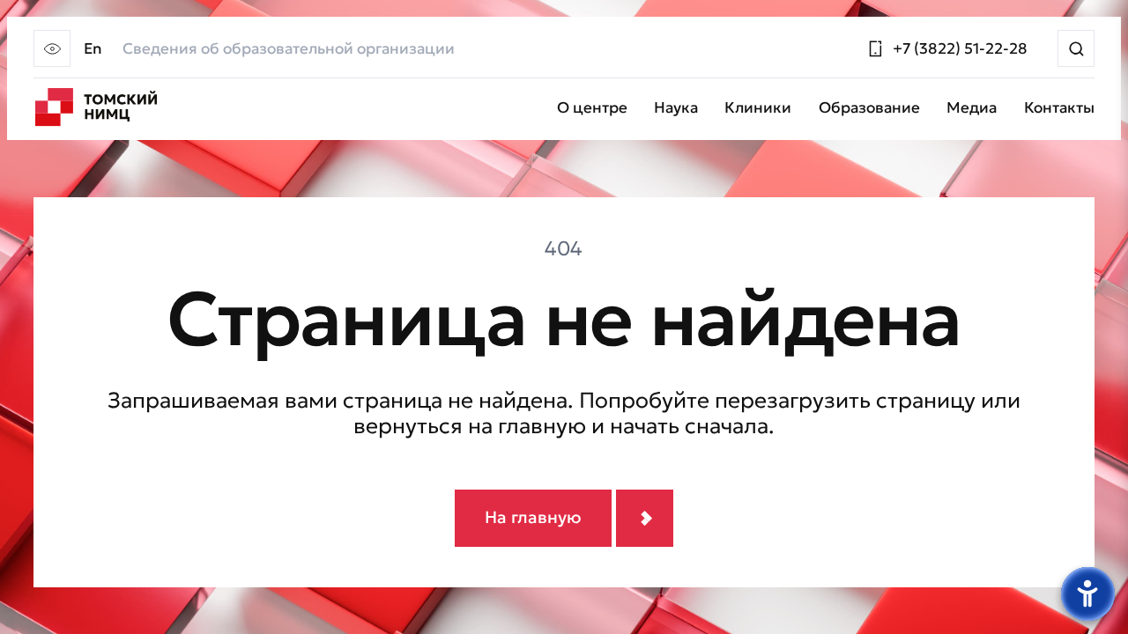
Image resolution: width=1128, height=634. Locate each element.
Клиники (757, 108)
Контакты (1059, 108)
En (93, 49)
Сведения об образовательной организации (288, 49)
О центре (592, 108)
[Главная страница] (95, 107)
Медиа (971, 108)
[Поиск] (1076, 48)
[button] (51, 48)
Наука (676, 108)
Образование (869, 108)
